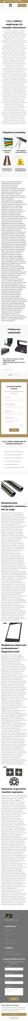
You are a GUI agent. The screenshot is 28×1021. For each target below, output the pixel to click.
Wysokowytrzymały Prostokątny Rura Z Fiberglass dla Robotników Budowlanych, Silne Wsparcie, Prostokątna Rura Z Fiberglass (21, 170)
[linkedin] (17, 920)
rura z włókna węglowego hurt (12, 461)
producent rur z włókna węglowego (13, 451)
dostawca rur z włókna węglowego (13, 458)
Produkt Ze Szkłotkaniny (11, 952)
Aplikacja (7, 935)
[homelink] (9, 916)
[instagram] (11, 920)
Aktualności (8, 940)
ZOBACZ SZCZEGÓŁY (7, 142)
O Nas (6, 938)
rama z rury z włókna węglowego (13, 454)
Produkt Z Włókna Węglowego (12, 954)
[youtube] (8, 920)
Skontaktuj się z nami (10, 943)
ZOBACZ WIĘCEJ (7, 369)
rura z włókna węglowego (11, 464)
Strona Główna (8, 930)
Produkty (7, 933)
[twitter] (14, 920)
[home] (10, 5)
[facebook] (5, 920)
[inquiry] (26, 504)
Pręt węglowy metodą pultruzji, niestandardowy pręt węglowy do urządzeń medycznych (21, 151)
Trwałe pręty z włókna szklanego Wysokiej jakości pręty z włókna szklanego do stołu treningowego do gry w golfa (7, 151)
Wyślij (14, 430)
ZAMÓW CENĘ (22, 5)
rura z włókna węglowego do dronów (14, 467)
